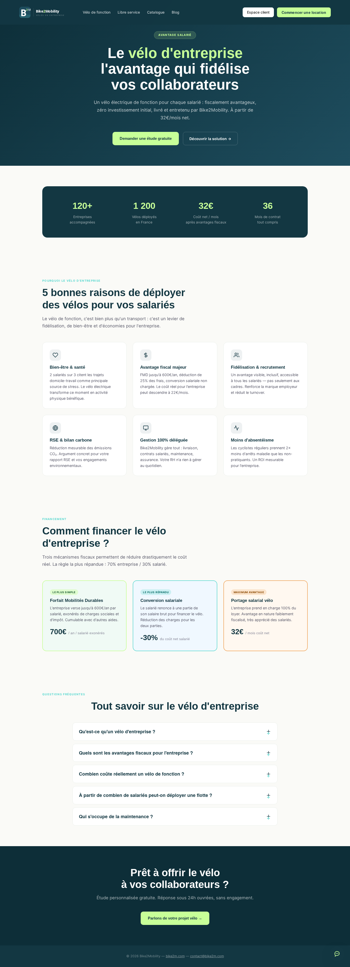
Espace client (258, 12)
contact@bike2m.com (207, 956)
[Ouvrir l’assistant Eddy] (337, 953)
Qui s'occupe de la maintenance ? (116, 816)
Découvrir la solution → (210, 138)
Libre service (129, 12)
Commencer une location (304, 12)
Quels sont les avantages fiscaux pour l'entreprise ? (136, 752)
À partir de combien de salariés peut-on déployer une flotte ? (145, 795)
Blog (175, 12)
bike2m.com (175, 956)
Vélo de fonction (96, 12)
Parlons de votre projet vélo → (175, 918)
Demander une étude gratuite (146, 138)
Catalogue (155, 12)
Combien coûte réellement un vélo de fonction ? (131, 773)
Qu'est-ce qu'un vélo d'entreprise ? (117, 731)
